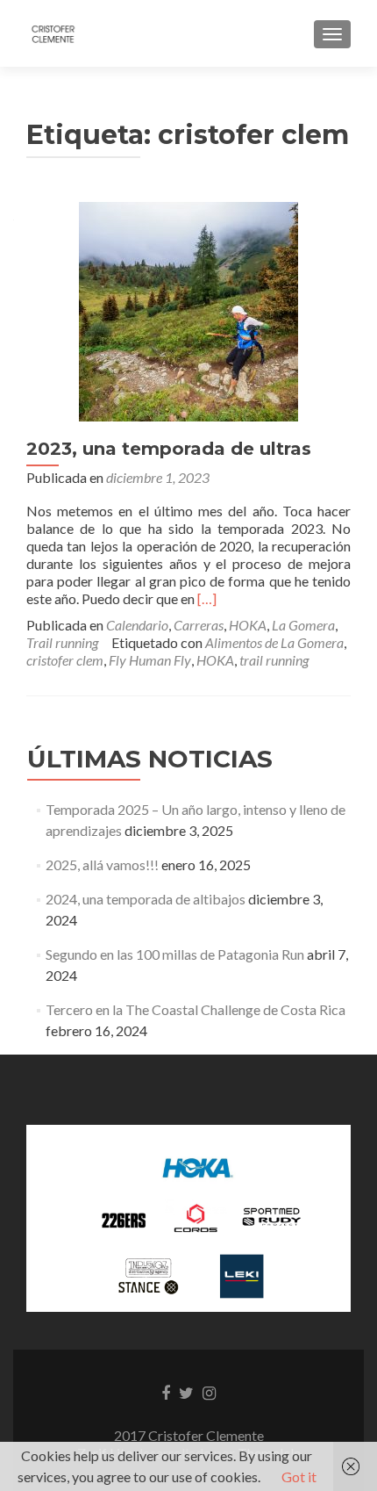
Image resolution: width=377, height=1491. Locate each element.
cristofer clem (64, 660)
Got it (299, 1476)
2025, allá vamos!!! (102, 864)
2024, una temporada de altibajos (145, 898)
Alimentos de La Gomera (274, 642)
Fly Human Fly (150, 660)
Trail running (62, 642)
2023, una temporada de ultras (168, 448)
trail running (274, 660)
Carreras (199, 624)
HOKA (248, 624)
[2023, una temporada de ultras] (188, 309)
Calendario (137, 624)
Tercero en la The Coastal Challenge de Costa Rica (195, 1009)
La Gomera (303, 624)
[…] (207, 598)
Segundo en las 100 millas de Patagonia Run (175, 954)
